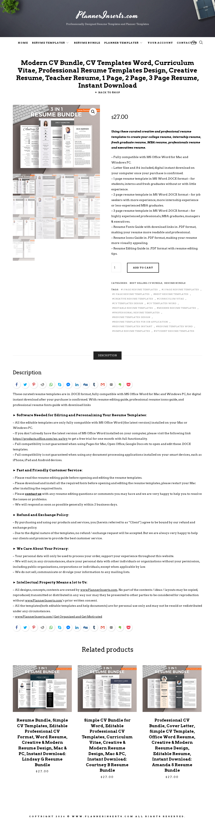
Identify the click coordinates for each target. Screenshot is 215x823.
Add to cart (143, 267)
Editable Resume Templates (133, 308)
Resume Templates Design (132, 317)
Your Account (160, 42)
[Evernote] (120, 384)
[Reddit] (42, 384)
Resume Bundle (87, 42)
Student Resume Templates (175, 331)
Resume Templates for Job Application (141, 322)
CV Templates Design (128, 303)
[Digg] (85, 384)
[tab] (107, 355)
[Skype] (59, 384)
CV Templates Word (162, 303)
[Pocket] (128, 384)
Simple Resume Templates (132, 331)
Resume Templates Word (175, 326)
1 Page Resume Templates (140, 289)
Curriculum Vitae (171, 299)
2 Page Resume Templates (181, 289)
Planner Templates (121, 42)
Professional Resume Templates (137, 312)
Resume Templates (48, 42)
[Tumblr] (94, 384)
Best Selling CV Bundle (146, 283)
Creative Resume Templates (133, 299)
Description (107, 355)
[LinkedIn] (77, 384)
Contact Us (187, 42)
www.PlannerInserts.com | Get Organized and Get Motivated (58, 616)
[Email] (111, 384)
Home (23, 42)
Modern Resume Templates (177, 308)
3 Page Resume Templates (132, 294)
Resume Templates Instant (133, 326)
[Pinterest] (34, 384)
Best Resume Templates (172, 294)
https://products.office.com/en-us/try (40, 438)
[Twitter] (25, 384)
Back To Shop (109, 92)
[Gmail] (102, 384)
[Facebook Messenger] (68, 384)
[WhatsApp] (51, 384)
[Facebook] (16, 384)
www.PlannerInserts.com (98, 589)
